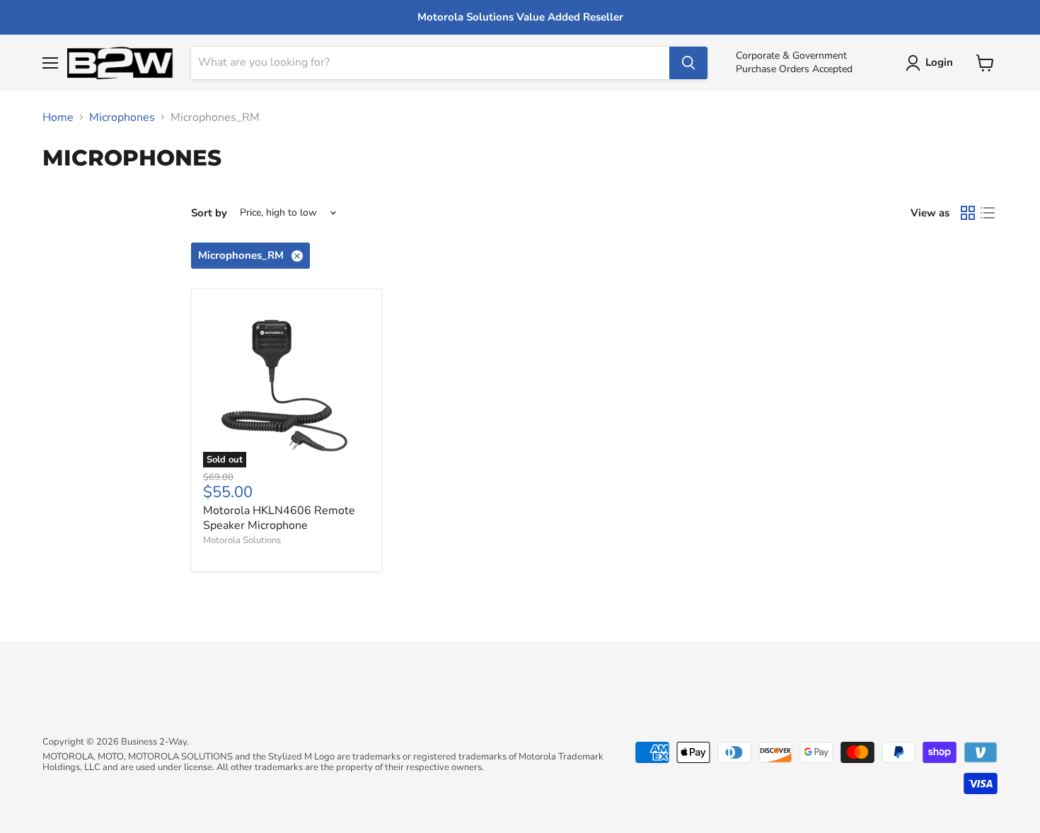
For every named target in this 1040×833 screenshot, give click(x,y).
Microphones (122, 117)
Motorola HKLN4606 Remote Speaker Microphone (279, 518)
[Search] (688, 63)
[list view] (988, 213)
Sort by (209, 213)
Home (58, 117)
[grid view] (968, 213)
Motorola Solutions (242, 540)
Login (939, 62)
